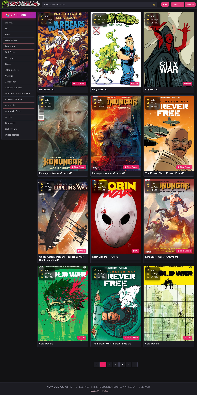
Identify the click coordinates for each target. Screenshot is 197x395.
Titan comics (12, 70)
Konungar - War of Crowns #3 (55, 173)
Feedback (94, 391)
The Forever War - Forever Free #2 (111, 343)
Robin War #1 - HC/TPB (105, 257)
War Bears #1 (46, 89)
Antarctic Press (13, 111)
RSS (165, 4)
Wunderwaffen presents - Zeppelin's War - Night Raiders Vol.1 (62, 258)
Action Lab (11, 105)
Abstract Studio (13, 99)
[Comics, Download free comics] (20, 6)
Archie (8, 117)
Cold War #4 (152, 343)
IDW (7, 34)
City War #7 (151, 89)
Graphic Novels (13, 87)
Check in (177, 4)
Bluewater (10, 123)
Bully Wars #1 (99, 89)
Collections (11, 129)
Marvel (9, 22)
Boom (8, 64)
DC (7, 28)
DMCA (105, 391)
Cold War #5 (46, 343)
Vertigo (9, 58)
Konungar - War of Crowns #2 (108, 173)
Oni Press (10, 52)
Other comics (12, 134)
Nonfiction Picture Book (18, 93)
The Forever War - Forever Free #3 (164, 173)
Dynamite (10, 46)
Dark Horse (11, 40)
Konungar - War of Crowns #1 (161, 257)
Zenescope (11, 81)
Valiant (9, 75)
